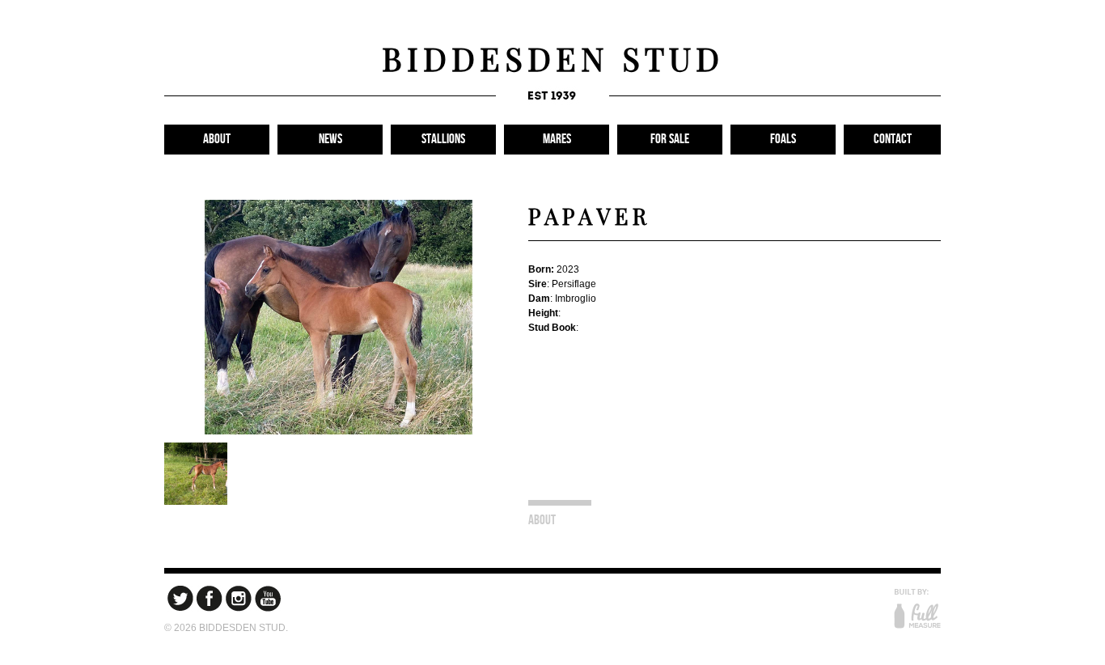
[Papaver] (338, 430)
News (330, 139)
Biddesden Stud (553, 57)
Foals (783, 139)
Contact (893, 139)
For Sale (669, 139)
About (217, 139)
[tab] (559, 516)
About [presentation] (542, 520)
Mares (557, 139)
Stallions (443, 139)
